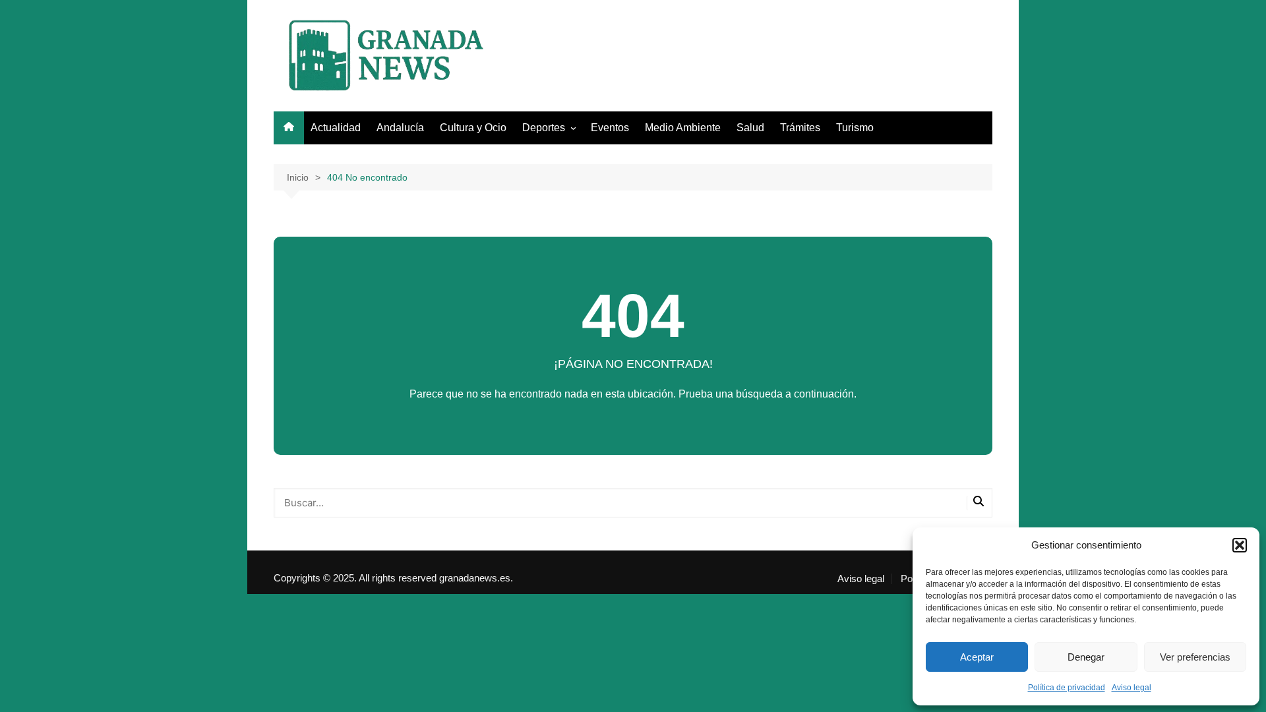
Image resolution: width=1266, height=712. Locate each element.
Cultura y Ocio (473, 127)
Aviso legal (1131, 687)
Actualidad (336, 127)
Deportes (543, 127)
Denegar (1086, 657)
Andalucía (400, 127)
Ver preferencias (1195, 657)
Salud (750, 127)
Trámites (800, 127)
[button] (1239, 545)
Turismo (855, 127)
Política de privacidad (1066, 687)
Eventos (610, 127)
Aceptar (977, 657)
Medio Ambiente (683, 127)
